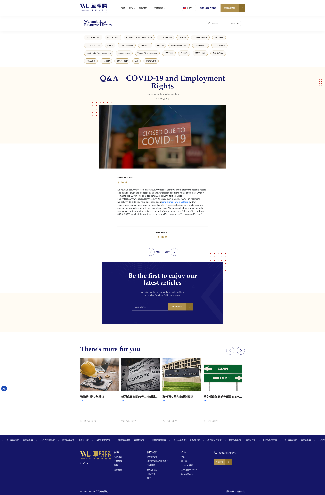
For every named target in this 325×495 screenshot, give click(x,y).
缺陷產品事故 (218, 53)
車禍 (136, 61)
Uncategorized (124, 53)
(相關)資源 (158, 8)
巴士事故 (184, 53)
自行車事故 (90, 61)
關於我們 (143, 8)
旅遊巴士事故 (200, 53)
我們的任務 (152, 456)
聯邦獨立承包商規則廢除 (177, 396)
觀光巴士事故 (122, 61)
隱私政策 (230, 491)
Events (110, 45)
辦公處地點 (152, 469)
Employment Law (93, 45)
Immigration (145, 45)
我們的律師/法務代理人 (157, 461)
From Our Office (126, 45)
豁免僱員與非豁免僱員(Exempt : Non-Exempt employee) (239, 396)
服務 (131, 8)
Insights (160, 45)
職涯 (149, 478)
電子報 (184, 461)
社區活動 (151, 474)
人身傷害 (118, 456)
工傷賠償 (118, 461)
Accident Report (93, 37)
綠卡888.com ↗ (188, 474)
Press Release (219, 45)
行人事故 (106, 61)
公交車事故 (169, 53)
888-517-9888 (208, 8)
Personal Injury (201, 45)
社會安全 (118, 469)
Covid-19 (182, 37)
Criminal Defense (200, 37)
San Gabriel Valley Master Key (98, 53)
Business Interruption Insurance (139, 37)
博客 (183, 456)
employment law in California (176, 202)
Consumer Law (165, 37)
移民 (116, 465)
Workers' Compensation (147, 53)
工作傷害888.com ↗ (190, 469)
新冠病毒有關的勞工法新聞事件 (140, 396)
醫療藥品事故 (151, 61)
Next (241, 351)
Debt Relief (219, 37)
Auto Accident (113, 37)
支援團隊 (151, 465)
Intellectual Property (179, 45)
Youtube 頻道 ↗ (188, 465)
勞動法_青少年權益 (92, 396)
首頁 (123, 8)
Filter (233, 23)
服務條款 (241, 491)
